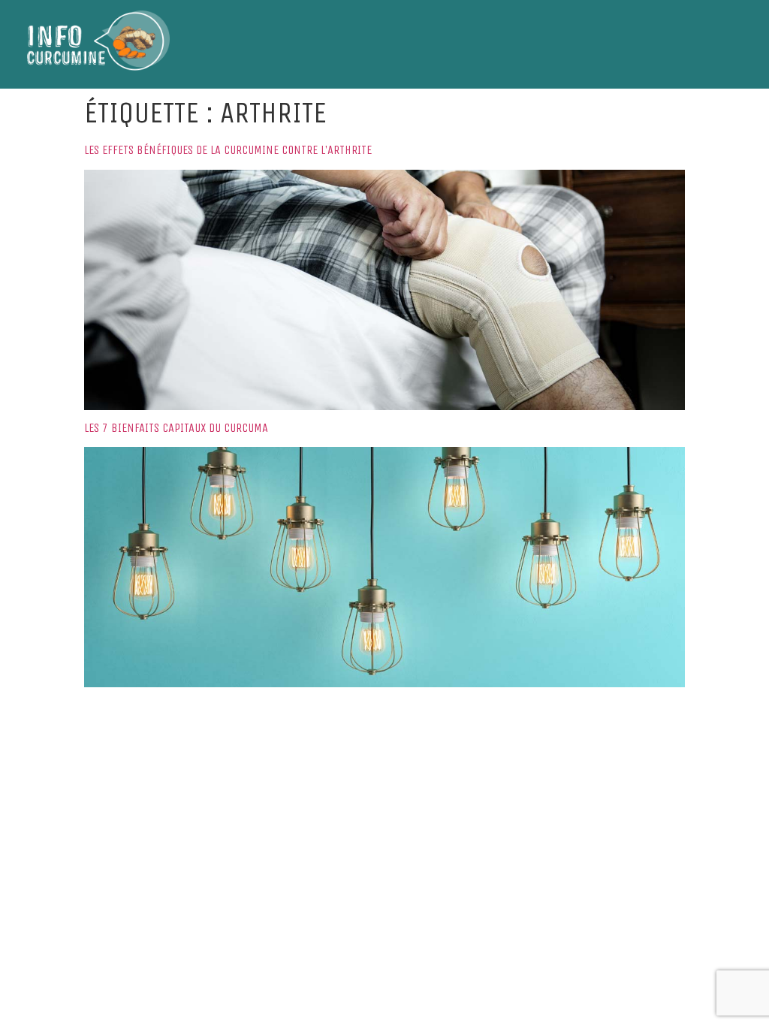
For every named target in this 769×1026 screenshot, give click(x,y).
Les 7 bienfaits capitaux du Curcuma (176, 428)
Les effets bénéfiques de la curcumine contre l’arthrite (228, 150)
